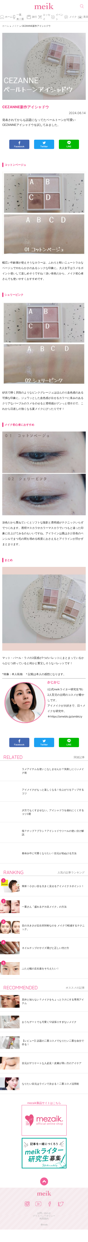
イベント (59, 17)
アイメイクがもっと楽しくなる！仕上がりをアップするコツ (53, 791)
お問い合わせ (44, 1213)
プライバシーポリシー (44, 1215)
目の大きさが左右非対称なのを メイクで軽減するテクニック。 (53, 927)
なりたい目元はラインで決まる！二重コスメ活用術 (50, 1083)
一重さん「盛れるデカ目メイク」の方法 (44, 906)
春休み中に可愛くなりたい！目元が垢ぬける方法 (49, 853)
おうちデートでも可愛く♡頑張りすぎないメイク (49, 1022)
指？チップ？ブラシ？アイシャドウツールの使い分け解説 (53, 832)
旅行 (34, 16)
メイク (73, 16)
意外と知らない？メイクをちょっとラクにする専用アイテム (53, 1001)
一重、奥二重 (20, 17)
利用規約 (44, 1218)
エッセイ (46, 17)
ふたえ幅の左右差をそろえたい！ (40, 968)
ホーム (8, 16)
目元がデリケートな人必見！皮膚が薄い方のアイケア (51, 1063)
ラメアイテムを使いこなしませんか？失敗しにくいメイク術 (53, 770)
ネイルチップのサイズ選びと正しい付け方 (45, 947)
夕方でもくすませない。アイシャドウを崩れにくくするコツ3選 (53, 812)
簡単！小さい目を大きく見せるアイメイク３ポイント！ (53, 886)
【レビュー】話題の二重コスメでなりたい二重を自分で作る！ (53, 1042)
